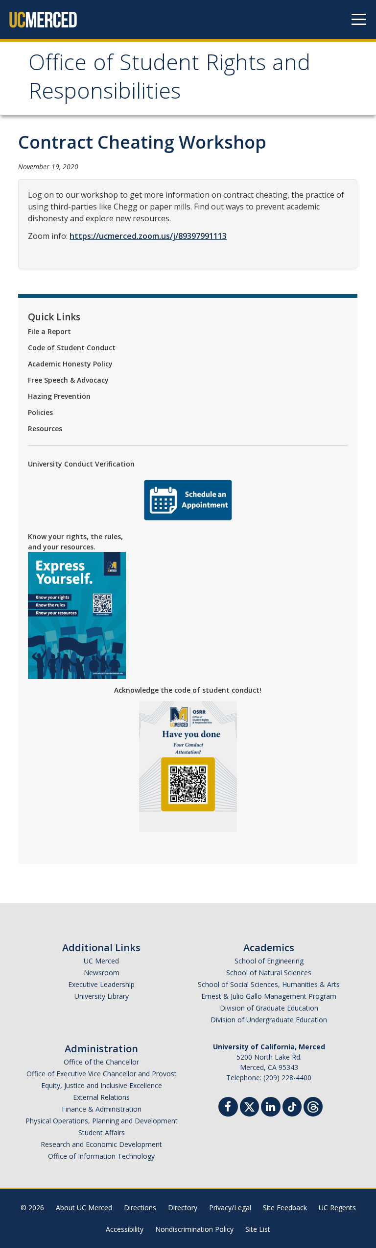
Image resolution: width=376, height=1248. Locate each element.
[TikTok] (292, 1105)
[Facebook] (228, 1108)
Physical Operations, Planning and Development (101, 1120)
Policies (40, 412)
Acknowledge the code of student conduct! (187, 690)
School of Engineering (269, 960)
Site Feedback (285, 1207)
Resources (45, 428)
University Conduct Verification (81, 463)
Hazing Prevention (59, 396)
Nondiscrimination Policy (194, 1229)
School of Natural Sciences (268, 972)
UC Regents (337, 1207)
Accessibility (124, 1229)
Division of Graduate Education (269, 1008)
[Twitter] (249, 1105)
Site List (257, 1229)
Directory (182, 1207)
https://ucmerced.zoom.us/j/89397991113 (148, 236)
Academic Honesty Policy (70, 363)
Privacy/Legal (230, 1207)
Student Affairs (101, 1132)
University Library (101, 996)
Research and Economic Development (101, 1144)
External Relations (101, 1097)
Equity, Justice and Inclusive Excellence (101, 1085)
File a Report (49, 331)
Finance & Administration (101, 1109)
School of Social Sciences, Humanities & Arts (269, 984)
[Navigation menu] (359, 19)
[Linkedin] (270, 1108)
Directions (140, 1207)
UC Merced (101, 960)
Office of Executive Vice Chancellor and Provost (101, 1073)
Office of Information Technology (101, 1156)
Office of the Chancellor (101, 1061)
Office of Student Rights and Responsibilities (169, 80)
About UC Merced (84, 1207)
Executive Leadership (101, 984)
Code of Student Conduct (72, 347)
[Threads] (313, 1105)
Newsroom (101, 972)
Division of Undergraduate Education (269, 1019)
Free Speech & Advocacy (68, 380)
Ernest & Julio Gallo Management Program (268, 996)
